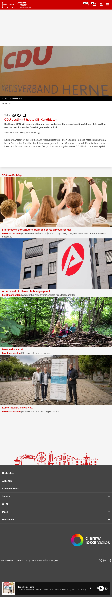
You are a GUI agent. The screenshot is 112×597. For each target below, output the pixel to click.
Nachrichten (8, 473)
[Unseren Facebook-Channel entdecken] (105, 560)
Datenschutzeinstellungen (44, 560)
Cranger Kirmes (10, 488)
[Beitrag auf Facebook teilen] (19, 115)
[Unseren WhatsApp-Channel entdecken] (100, 560)
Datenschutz (21, 560)
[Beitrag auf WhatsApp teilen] (14, 115)
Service (6, 496)
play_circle (101, 588)
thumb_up (106, 588)
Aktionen (7, 481)
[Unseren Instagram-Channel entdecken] (109, 560)
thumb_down (96, 588)
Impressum (7, 560)
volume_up (89, 588)
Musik (5, 512)
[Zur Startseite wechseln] (8, 5)
